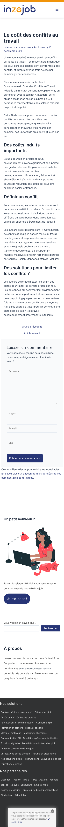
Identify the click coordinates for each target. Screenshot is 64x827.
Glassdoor (6, 779)
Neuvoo (14, 784)
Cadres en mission (10, 790)
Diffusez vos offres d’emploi (15, 753)
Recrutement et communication (17, 722)
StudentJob (7, 795)
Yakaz (34, 779)
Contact (5, 712)
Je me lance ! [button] (17, 599)
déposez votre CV (42, 668)
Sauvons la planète (51, 758)
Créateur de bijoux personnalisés (40, 790)
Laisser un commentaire (17, 47)
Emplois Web (41, 784)
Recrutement (32, 758)
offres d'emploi (26, 668)
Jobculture (26, 784)
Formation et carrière (12, 727)
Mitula (26, 779)
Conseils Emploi (44, 722)
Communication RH (11, 738)
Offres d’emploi (43, 712)
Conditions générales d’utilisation (40, 738)
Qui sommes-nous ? (22, 712)
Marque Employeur (11, 733)
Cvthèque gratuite (26, 717)
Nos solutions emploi (12, 758)
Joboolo (53, 779)
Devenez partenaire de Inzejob (17, 748)
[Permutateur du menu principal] (57, 9)
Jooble (17, 779)
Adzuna (43, 779)
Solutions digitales (10, 743)
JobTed (4, 784)
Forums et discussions (44, 753)
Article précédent (32, 326)
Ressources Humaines (35, 733)
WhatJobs (20, 795)
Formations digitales (11, 764)
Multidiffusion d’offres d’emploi (38, 743)
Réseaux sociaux (34, 727)
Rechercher (51, 628)
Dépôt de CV (8, 717)
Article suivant (32, 333)
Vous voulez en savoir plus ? (20, 622)
